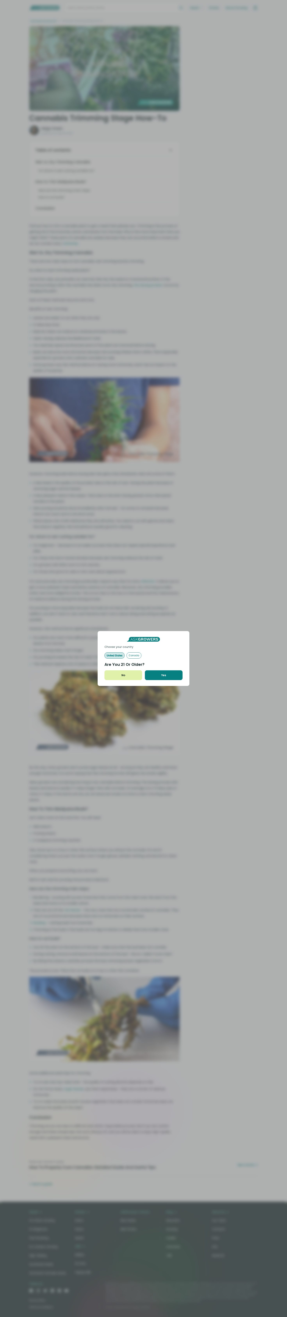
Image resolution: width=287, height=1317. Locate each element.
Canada (134, 655)
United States (114, 655)
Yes (163, 675)
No (123, 675)
